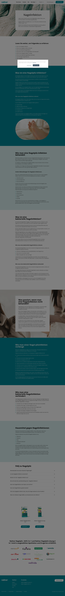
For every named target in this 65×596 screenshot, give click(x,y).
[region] (32, 64)
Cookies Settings (29, 65)
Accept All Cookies (36, 65)
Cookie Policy (34, 62)
